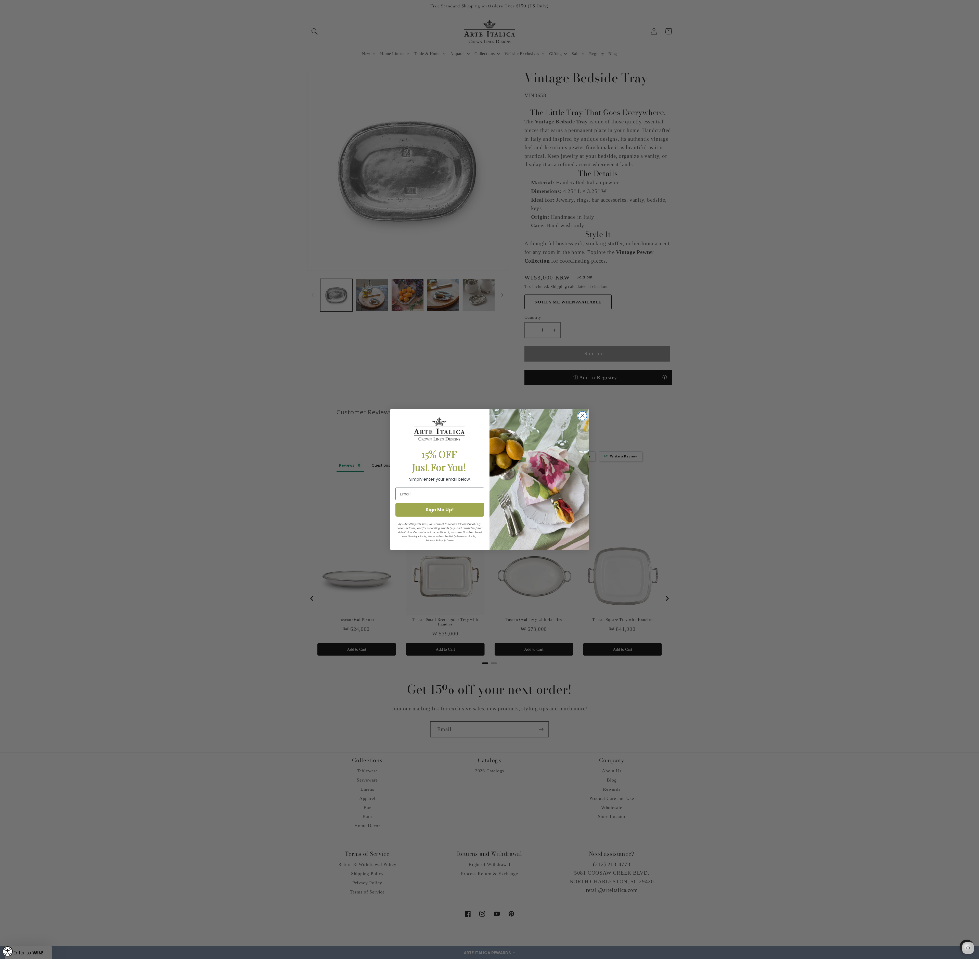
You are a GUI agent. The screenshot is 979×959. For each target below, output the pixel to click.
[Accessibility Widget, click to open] (8, 951)
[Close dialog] (582, 415)
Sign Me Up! (440, 509)
